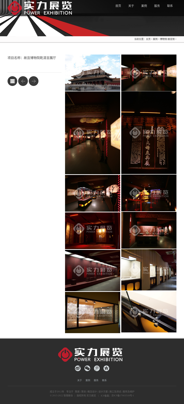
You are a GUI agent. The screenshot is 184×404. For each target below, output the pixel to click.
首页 (118, 5)
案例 (144, 5)
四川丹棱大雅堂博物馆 (23, 81)
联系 (170, 5)
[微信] (87, 368)
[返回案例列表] (12, 81)
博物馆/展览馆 (167, 39)
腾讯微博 (97, 368)
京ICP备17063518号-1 (122, 395)
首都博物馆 (33, 81)
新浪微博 (78, 368)
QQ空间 (106, 368)
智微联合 (68, 395)
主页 (148, 39)
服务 (157, 5)
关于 (131, 5)
